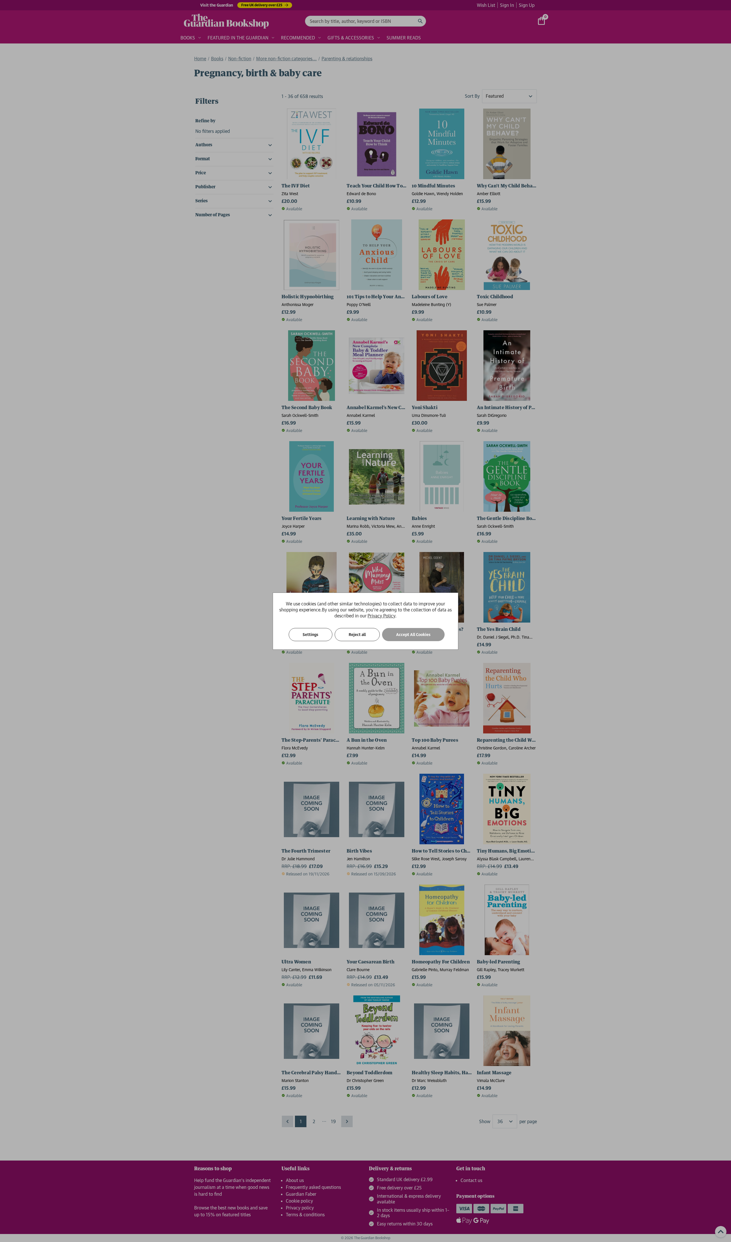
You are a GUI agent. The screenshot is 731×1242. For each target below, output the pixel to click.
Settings (310, 634)
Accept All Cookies (413, 634)
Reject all (357, 634)
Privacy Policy (381, 616)
